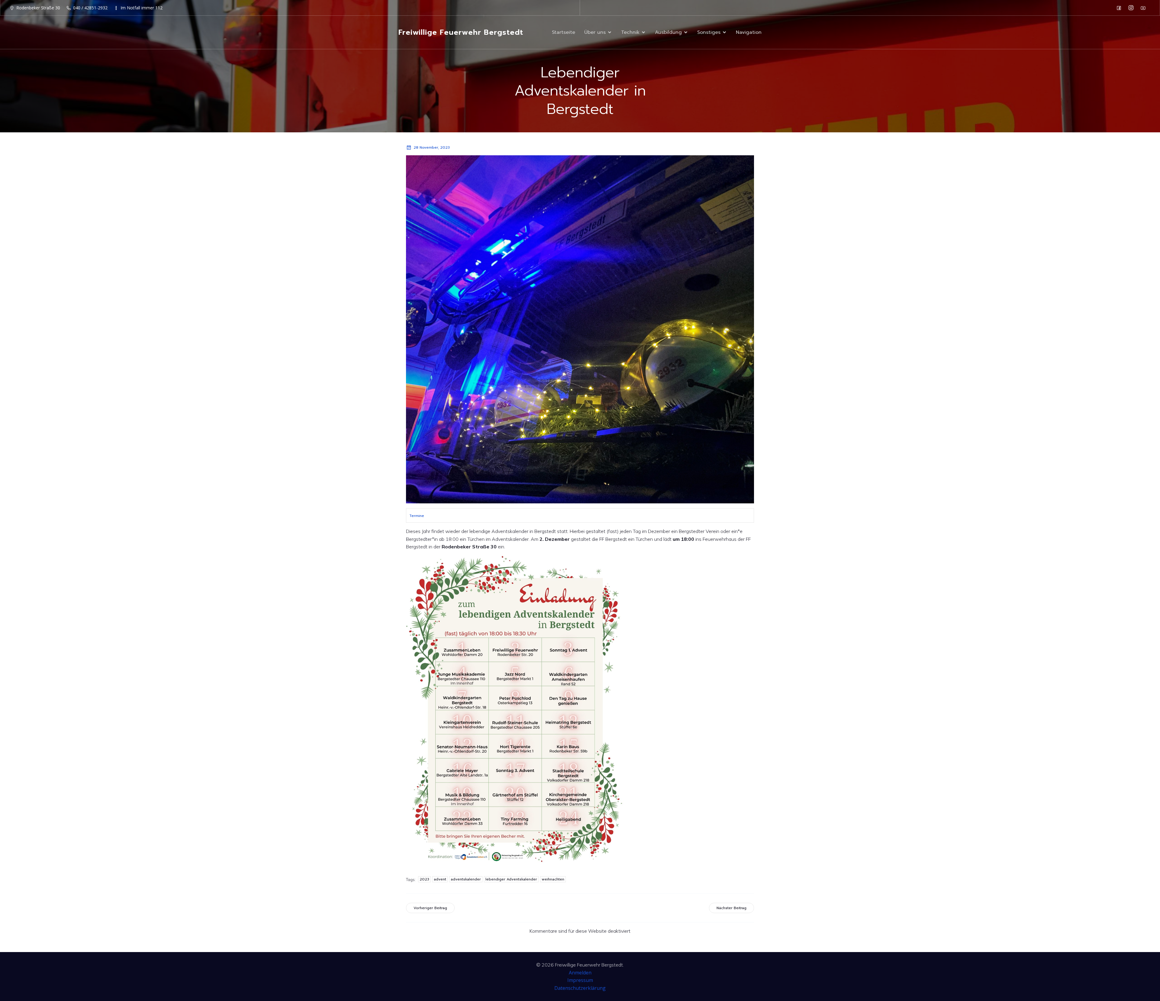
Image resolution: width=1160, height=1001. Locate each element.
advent (440, 879)
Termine (416, 515)
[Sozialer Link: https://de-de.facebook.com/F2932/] (1120, 7)
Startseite (563, 32)
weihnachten (553, 879)
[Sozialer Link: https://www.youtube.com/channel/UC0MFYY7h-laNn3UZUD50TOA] (1145, 7)
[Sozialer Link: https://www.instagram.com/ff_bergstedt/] (1132, 7)
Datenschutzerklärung (580, 988)
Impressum (580, 980)
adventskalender (466, 879)
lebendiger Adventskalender (511, 879)
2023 (424, 879)
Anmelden (580, 972)
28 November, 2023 (432, 147)
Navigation (749, 32)
